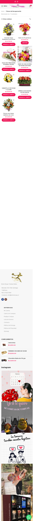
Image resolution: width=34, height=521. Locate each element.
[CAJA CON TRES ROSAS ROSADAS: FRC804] (8, 54)
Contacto (7, 322)
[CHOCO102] (4, 345)
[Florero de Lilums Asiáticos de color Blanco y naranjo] (8, 105)
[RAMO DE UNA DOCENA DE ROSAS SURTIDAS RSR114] (24, 54)
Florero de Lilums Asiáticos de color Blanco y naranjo (8, 115)
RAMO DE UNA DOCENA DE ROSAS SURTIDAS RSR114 (25, 66)
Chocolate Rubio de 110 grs (17, 358)
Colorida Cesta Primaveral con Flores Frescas (8, 39)
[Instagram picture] (17, 386)
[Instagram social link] (17, 1)
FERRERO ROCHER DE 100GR (17, 351)
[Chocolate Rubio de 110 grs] (4, 360)
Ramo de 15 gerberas (24, 38)
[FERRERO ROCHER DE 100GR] (4, 352)
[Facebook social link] (15, 1)
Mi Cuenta (7, 310)
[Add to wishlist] (13, 24)
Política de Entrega (9, 325)
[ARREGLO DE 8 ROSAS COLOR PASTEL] (24, 82)
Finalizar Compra (9, 316)
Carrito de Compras (10, 313)
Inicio (2, 11)
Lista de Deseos (8, 319)
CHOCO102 (11, 342)
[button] (8, 44)
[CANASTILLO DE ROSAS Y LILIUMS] (8, 79)
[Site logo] (17, 6)
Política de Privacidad (10, 328)
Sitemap (6, 331)
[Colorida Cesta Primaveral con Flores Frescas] (8, 29)
